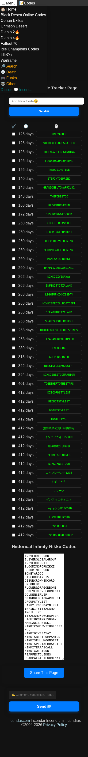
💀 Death (8, 72)
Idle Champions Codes (20, 49)
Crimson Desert (14, 26)
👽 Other (8, 84)
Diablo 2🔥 (10, 32)
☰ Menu (8, 3)
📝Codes (27, 3)
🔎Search (9, 66)
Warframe (9, 60)
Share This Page (44, 673)
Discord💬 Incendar (17, 90)
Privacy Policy (55, 725)
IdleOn (6, 55)
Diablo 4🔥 (10, 38)
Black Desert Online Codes (23, 15)
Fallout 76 (9, 43)
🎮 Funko (9, 78)
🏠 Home (8, 9)
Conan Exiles (12, 21)
